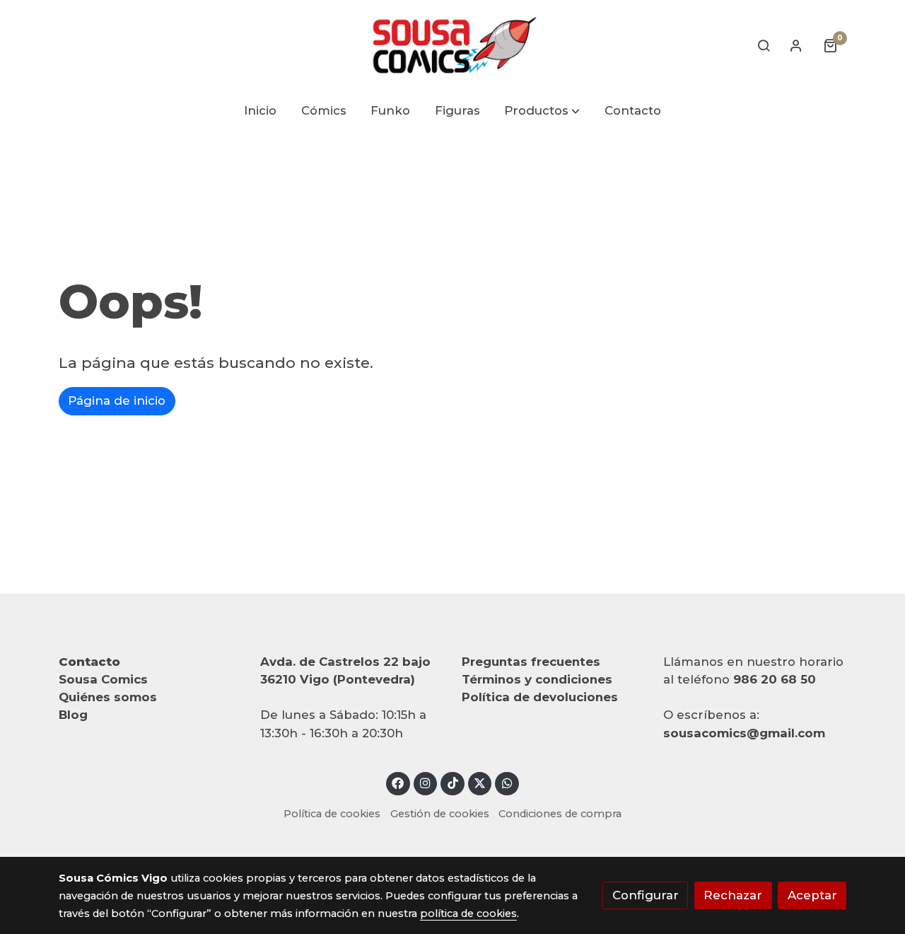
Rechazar (732, 895)
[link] (452, 45)
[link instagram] (425, 782)
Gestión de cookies (439, 813)
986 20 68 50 (774, 679)
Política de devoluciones (540, 697)
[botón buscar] (763, 45)
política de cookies (468, 913)
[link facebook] (398, 782)
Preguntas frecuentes (531, 662)
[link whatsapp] (507, 782)
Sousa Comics (103, 679)
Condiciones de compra (559, 813)
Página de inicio (116, 400)
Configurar (645, 895)
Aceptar (812, 895)
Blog (73, 715)
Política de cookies (332, 813)
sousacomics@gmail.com (744, 733)
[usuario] (796, 45)
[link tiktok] (452, 782)
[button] (542, 111)
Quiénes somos (108, 697)
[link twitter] (480, 782)
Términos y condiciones (537, 679)
